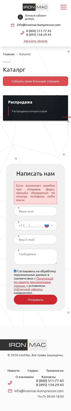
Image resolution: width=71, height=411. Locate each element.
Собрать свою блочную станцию (35, 81)
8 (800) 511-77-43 (38, 31)
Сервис (33, 370)
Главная (9, 54)
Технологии (55, 370)
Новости (13, 370)
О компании (25, 377)
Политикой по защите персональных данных (33, 282)
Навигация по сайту (63, 7)
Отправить (35, 299)
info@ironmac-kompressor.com (39, 25)
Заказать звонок (35, 41)
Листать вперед (67, 117)
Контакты (49, 377)
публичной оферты (28, 289)
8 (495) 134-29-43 (38, 34)
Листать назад (4, 117)
